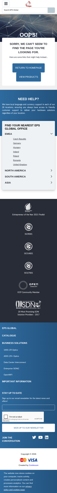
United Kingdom (20, 165)
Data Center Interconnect (15, 362)
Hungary (16, 148)
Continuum (33, 465)
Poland (16, 156)
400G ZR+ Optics (11, 356)
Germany (17, 143)
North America (15, 170)
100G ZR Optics (11, 350)
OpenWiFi (8, 375)
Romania (17, 160)
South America (15, 176)
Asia (8, 182)
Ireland (16, 152)
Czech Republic (19, 139)
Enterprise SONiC (11, 368)
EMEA (8, 134)
